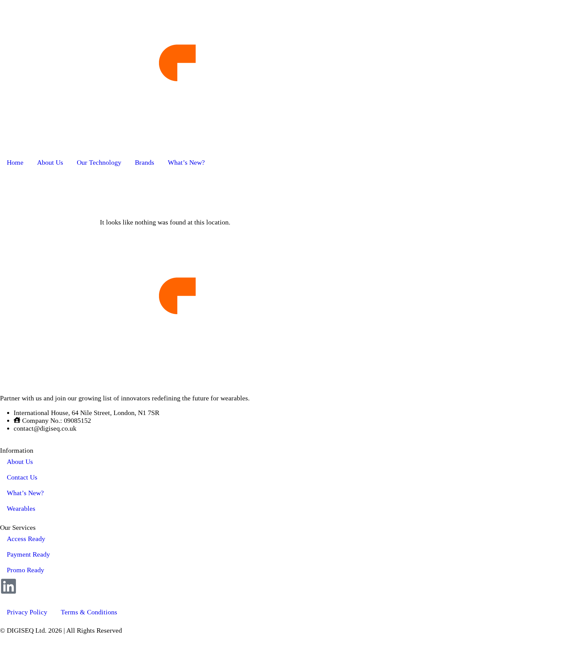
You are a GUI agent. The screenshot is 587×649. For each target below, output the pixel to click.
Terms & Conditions (89, 612)
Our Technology (99, 162)
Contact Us (22, 477)
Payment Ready (28, 554)
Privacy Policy (27, 612)
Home (15, 162)
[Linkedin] (8, 586)
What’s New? (186, 162)
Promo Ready (25, 570)
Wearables (21, 508)
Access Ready (26, 538)
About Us (50, 162)
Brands (144, 162)
